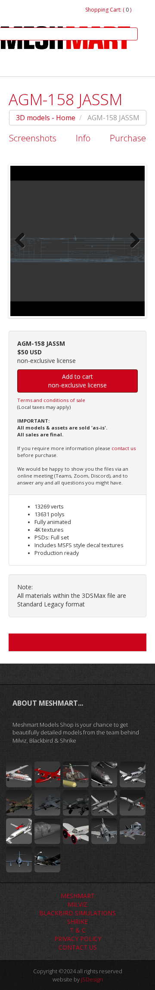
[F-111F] (19, 803)
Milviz (77, 904)
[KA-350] (104, 803)
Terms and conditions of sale (51, 400)
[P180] (19, 831)
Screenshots (32, 138)
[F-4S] (133, 831)
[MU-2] (47, 774)
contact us (124, 448)
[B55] (133, 774)
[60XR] (133, 803)
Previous (23, 241)
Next (131, 241)
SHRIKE (77, 921)
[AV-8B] (47, 803)
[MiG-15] (19, 859)
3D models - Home (45, 117)
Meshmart (78, 896)
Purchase (128, 138)
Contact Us (78, 947)
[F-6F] (47, 859)
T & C (78, 930)
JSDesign (92, 979)
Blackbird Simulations (77, 913)
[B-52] (104, 774)
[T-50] (76, 831)
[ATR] (19, 774)
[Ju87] (76, 803)
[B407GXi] (76, 774)
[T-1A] (47, 831)
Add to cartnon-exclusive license (77, 380)
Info (83, 138)
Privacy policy (77, 939)
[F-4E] (104, 831)
